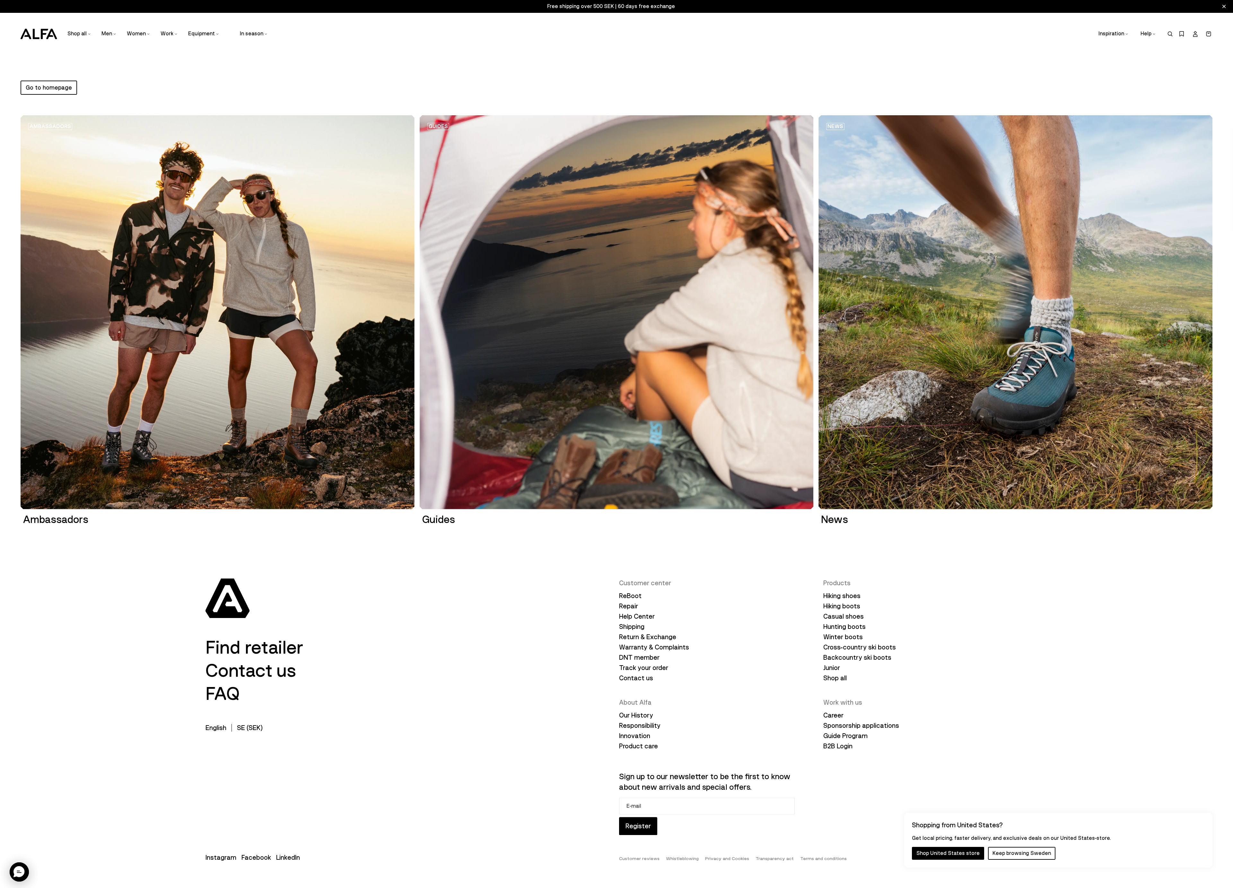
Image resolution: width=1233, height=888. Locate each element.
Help (1146, 34)
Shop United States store (948, 853)
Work (167, 34)
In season (251, 34)
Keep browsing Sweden (1022, 853)
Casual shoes (843, 616)
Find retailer (254, 648)
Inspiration (1111, 34)
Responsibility (639, 725)
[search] (1170, 34)
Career (833, 715)
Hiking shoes (842, 595)
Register (638, 826)
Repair (628, 606)
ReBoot (630, 595)
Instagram (221, 857)
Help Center (637, 616)
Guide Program (845, 735)
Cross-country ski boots (859, 647)
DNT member (639, 657)
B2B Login (838, 746)
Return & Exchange (647, 636)
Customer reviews (639, 858)
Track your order (643, 667)
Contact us (251, 671)
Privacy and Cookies (727, 858)
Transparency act (775, 858)
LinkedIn (288, 857)
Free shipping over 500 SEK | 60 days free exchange (611, 6)
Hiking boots (841, 606)
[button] (19, 872)
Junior (831, 667)
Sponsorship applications (861, 725)
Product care (638, 746)
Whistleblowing (682, 858)
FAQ (223, 694)
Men (106, 34)
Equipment (201, 34)
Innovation (634, 735)
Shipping (631, 626)
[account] (1195, 34)
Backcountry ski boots (857, 657)
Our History (636, 715)
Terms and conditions (823, 858)
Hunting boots (844, 626)
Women (136, 34)
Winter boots (843, 636)
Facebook (256, 857)
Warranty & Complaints (654, 647)
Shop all (77, 34)
